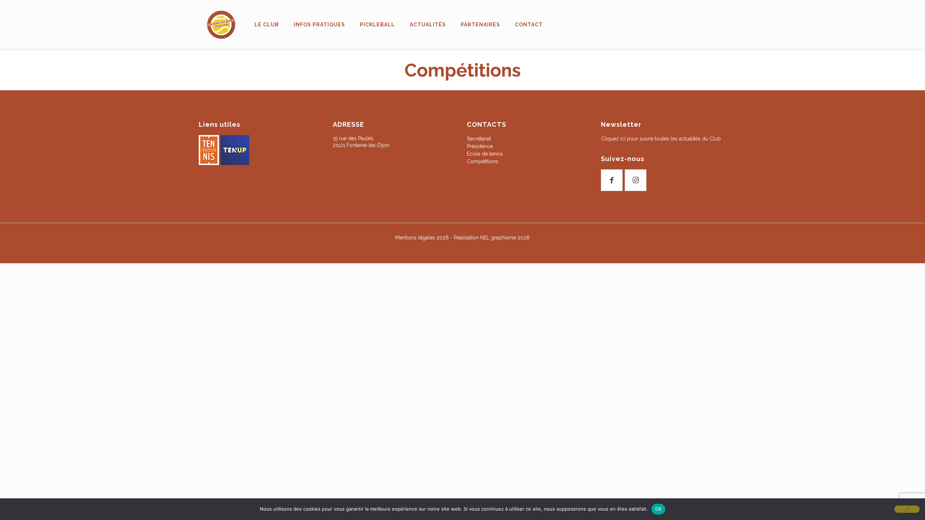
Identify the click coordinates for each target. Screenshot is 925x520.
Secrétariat (479, 139)
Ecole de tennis (485, 154)
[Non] (907, 509)
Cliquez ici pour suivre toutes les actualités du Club (661, 139)
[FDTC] (221, 24)
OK (658, 509)
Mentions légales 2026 (422, 237)
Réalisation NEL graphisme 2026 (492, 237)
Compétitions (482, 161)
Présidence (480, 146)
